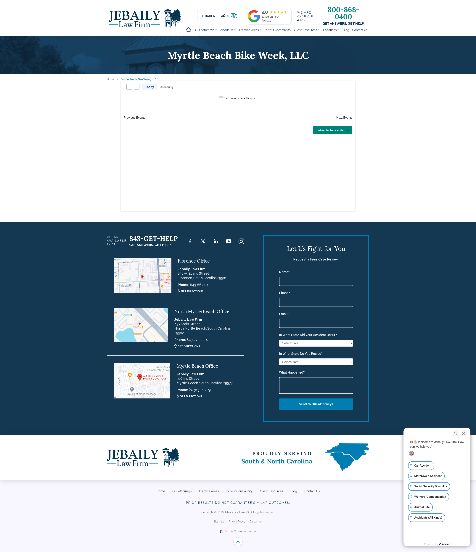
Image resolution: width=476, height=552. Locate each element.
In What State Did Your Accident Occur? (308, 335)
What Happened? (292, 372)
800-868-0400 (343, 13)
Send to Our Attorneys (316, 404)
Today (149, 87)
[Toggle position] (456, 433)
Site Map (219, 521)
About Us (227, 30)
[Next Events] (136, 87)
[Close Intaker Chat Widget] (464, 433)
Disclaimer (256, 521)
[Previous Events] (129, 87)
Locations (330, 30)
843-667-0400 (201, 285)
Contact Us (360, 30)
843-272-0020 (197, 340)
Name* (284, 272)
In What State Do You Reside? (301, 354)
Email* (284, 314)
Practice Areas (249, 30)
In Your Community (278, 30)
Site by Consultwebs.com (240, 531)
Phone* (284, 293)
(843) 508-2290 (200, 390)
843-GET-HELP (153, 238)
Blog (346, 30)
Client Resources (306, 30)
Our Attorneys (205, 30)
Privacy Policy (237, 521)
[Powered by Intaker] (444, 544)
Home (190, 30)
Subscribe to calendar (331, 130)
